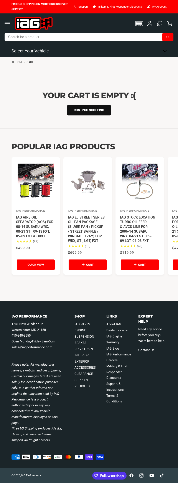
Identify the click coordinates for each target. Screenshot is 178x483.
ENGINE (80, 330)
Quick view (36, 264)
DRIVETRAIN (83, 349)
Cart (29, 62)
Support (83, 6)
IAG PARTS (82, 324)
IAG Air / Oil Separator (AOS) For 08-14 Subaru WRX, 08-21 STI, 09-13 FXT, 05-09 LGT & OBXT (34, 226)
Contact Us (146, 350)
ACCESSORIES (85, 368)
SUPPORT (81, 380)
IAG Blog (112, 348)
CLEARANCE (83, 374)
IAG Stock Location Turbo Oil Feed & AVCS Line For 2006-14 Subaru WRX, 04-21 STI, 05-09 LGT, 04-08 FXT (137, 229)
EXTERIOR (81, 361)
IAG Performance (31, 475)
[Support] (160, 23)
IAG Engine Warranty (114, 339)
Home (19, 62)
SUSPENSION (84, 337)
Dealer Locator (117, 330)
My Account (159, 6)
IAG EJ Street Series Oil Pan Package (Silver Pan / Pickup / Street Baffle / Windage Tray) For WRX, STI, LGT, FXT (86, 229)
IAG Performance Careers (118, 357)
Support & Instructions (115, 387)
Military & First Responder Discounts (119, 6)
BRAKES (80, 343)
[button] (7, 23)
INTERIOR (81, 355)
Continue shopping (89, 110)
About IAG (113, 324)
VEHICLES (82, 386)
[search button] (167, 37)
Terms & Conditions (114, 399)
